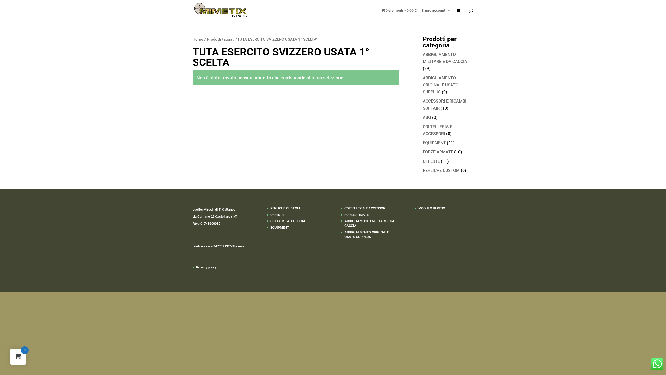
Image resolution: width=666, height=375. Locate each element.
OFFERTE (431, 161)
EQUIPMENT (434, 142)
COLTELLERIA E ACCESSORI (365, 208)
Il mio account (433, 10)
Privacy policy (206, 267)
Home (198, 39)
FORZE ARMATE (438, 151)
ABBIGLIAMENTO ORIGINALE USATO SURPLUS (440, 85)
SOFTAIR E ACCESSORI (287, 221)
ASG (427, 117)
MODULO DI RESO (431, 208)
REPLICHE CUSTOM (441, 170)
